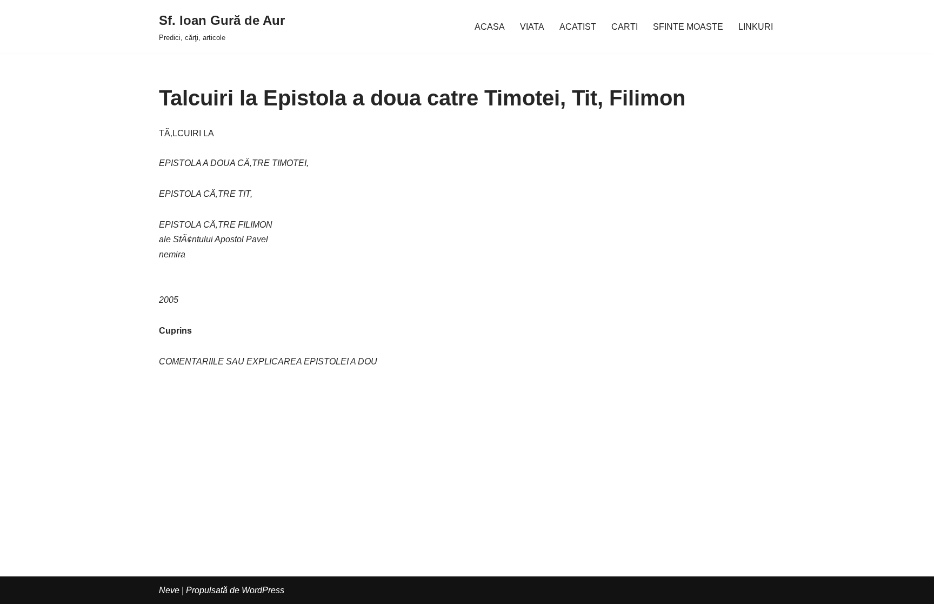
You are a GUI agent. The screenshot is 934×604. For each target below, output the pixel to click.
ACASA (490, 26)
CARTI (624, 26)
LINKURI (755, 26)
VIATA (532, 26)
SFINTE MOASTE (688, 26)
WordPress (263, 590)
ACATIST (577, 26)
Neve (169, 590)
